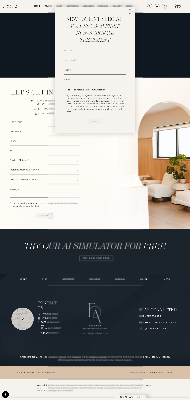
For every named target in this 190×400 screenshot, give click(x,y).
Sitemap (169, 372)
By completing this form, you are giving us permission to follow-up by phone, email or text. (45, 205)
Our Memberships (150, 316)
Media (167, 279)
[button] (5, 394)
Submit (44, 216)
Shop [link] (44, 279)
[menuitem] (145, 328)
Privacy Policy (156, 372)
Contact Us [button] (130, 397)
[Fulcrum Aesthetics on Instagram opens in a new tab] (145, 328)
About (23, 279)
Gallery (144, 279)
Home (37, 6)
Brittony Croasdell (159, 357)
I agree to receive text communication (86, 90)
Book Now (178, 6)
